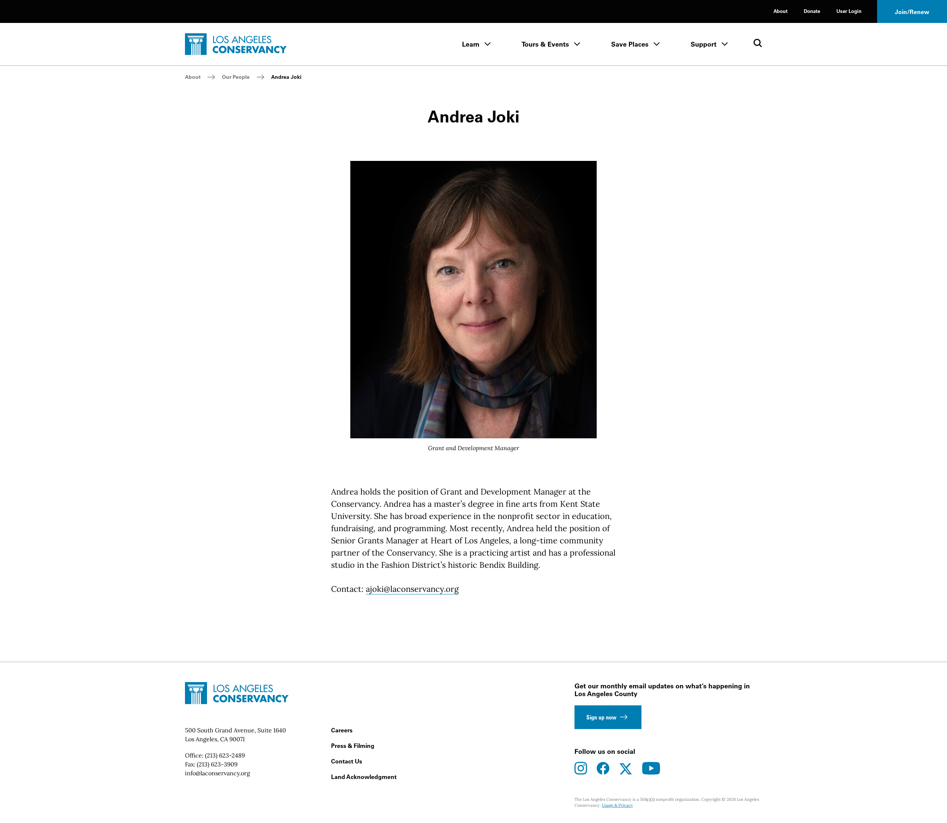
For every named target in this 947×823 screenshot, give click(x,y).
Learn (470, 44)
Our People (236, 77)
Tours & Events (545, 44)
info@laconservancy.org (217, 773)
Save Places (629, 44)
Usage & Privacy (617, 805)
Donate (812, 11)
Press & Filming (352, 745)
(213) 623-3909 (217, 764)
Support (704, 44)
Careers (342, 730)
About (781, 11)
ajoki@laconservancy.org (412, 589)
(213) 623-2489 (225, 755)
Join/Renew (912, 12)
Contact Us (346, 761)
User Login (849, 11)
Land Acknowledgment (364, 776)
